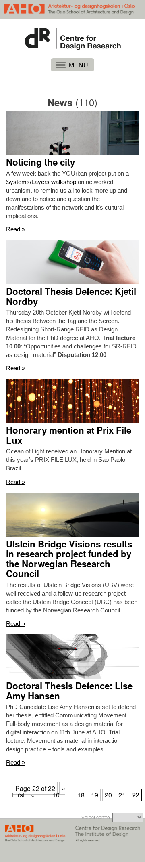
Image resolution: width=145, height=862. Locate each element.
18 (81, 794)
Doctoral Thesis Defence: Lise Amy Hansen (69, 691)
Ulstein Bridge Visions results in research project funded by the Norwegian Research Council (69, 559)
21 (122, 794)
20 (108, 794)
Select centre (95, 817)
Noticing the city (40, 162)
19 (94, 794)
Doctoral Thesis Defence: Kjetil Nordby (71, 296)
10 (56, 794)
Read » (15, 229)
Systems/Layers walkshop (41, 181)
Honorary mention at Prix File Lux (68, 435)
